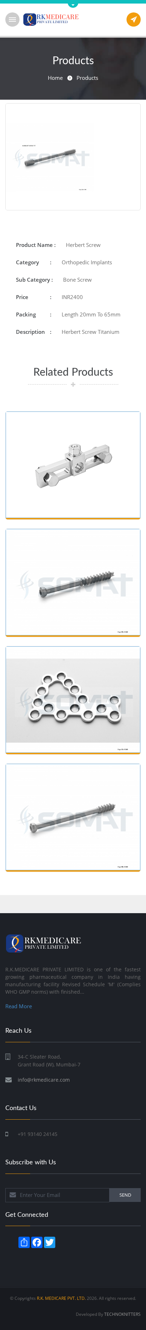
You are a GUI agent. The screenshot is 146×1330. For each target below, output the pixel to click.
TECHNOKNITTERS (122, 1314)
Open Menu (12, 19)
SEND (125, 1195)
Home (55, 77)
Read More (18, 1006)
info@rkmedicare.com (44, 1079)
